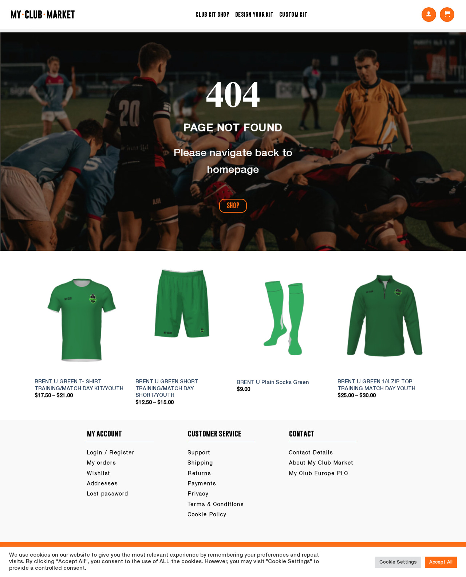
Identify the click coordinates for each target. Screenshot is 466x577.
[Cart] (447, 14)
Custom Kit (293, 14)
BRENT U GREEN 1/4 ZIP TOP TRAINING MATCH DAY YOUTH (376, 385)
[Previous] (43, 340)
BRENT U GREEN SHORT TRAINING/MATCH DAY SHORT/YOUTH (166, 389)
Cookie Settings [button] (398, 562)
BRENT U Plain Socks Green (273, 382)
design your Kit (254, 14)
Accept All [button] (441, 562)
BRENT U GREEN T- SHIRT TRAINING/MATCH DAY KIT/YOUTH (79, 385)
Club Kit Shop (212, 14)
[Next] (423, 340)
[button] (429, 14)
